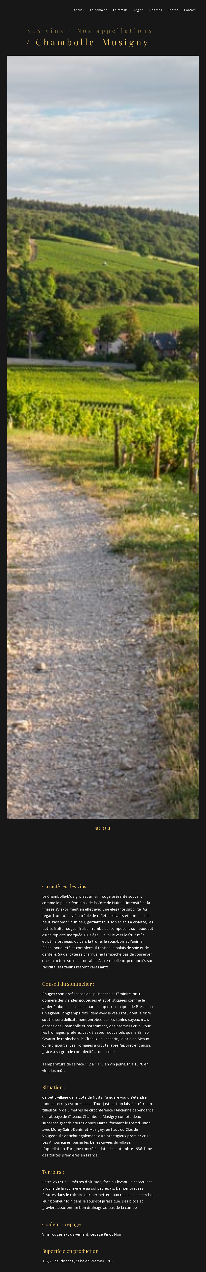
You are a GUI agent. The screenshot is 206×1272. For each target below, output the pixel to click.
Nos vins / (49, 30)
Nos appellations (115, 30)
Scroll (103, 828)
